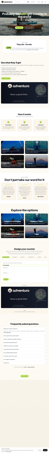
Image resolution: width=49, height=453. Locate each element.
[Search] (28, 2)
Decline (40, 450)
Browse (32, 1)
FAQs (25, 367)
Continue (6, 279)
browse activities (31, 367)
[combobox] (22, 1)
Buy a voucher (19, 27)
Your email (5, 272)
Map (39, 1)
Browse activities (29, 27)
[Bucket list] (45, 2)
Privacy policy (8, 451)
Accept (45, 450)
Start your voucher (6, 78)
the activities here (7, 332)
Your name (5, 267)
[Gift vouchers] (42, 2)
